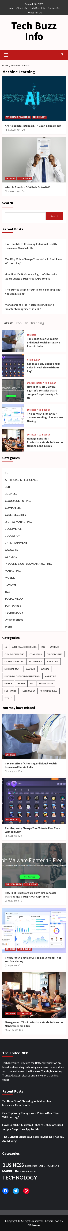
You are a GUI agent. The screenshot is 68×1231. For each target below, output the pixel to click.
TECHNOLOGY (39, 117)
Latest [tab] (7, 323)
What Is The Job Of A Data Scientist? (28, 187)
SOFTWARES (13, 605)
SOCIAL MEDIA (14, 598)
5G (7, 472)
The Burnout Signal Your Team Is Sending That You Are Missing (33, 291)
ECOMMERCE (13, 528)
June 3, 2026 (12, 771)
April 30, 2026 (12, 1030)
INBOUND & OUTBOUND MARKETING (28, 563)
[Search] (62, 55)
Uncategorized (14, 619)
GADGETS (11, 549)
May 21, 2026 (12, 836)
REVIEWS (10, 584)
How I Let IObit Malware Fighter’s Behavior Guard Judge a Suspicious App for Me (31, 276)
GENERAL (11, 556)
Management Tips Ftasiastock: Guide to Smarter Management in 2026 (29, 306)
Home (11, 7)
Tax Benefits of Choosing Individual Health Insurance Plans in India (31, 246)
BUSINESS (10, 178)
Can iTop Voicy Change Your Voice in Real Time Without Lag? (33, 261)
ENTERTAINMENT (16, 542)
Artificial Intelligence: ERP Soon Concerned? (33, 125)
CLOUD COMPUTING (18, 500)
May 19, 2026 (12, 901)
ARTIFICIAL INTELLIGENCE (18, 117)
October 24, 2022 (13, 130)
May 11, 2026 (12, 965)
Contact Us (54, 7)
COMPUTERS (13, 507)
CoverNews (52, 1220)
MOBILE (10, 577)
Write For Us (35, 12)
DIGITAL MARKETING (18, 521)
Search (7, 203)
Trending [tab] (37, 323)
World (9, 626)
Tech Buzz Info (34, 31)
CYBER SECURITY (34, 383)
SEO (7, 591)
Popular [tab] (21, 323)
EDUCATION (12, 535)
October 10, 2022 (13, 191)
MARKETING (13, 570)
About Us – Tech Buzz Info (31, 7)
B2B (7, 486)
